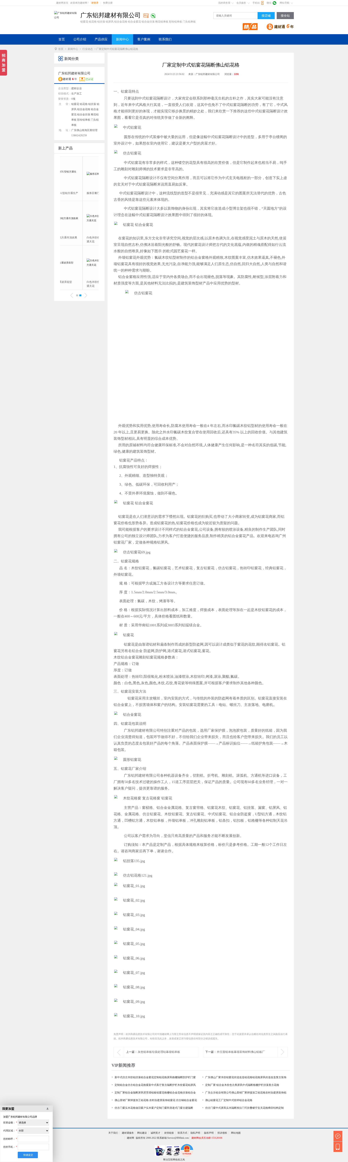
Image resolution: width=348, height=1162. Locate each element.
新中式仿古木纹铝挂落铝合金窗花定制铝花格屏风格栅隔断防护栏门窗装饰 (155, 1078)
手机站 (256, 2)
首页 (61, 39)
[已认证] (146, 15)
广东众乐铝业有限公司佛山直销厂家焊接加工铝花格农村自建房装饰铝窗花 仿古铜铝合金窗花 (245, 1093)
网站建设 (142, 1132)
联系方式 (182, 1132)
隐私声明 (195, 1132)
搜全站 (285, 15)
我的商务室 (224, 2)
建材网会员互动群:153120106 (207, 1137)
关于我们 (113, 1132)
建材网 (130, 1137)
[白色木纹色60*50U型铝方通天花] (79, 218)
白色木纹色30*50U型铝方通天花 (79, 283)
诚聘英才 (155, 1132)
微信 (269, 2)
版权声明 (209, 1132)
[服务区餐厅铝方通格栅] (79, 174)
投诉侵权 (222, 1132)
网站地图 (236, 1132)
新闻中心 (122, 39)
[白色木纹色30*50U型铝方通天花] (79, 262)
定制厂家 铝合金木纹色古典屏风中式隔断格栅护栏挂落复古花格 (242, 1084)
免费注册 (108, 2)
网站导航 (284, 2)
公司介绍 (79, 39)
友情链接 (169, 1132)
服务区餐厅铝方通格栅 (77, 193)
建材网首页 (62, 2)
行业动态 (87, 48)
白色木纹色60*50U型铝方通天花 (79, 239)
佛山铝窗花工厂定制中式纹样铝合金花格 (228, 1100)
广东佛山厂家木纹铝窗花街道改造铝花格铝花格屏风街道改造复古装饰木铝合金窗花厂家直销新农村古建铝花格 (245, 1078)
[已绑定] (153, 15)
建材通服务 (128, 1132)
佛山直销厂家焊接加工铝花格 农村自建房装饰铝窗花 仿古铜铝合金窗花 (156, 1100)
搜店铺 (266, 15)
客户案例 (143, 39)
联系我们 (165, 39)
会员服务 (241, 2)
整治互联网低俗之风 (174, 1159)
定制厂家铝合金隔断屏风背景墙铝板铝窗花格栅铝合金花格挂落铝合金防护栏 (155, 1093)
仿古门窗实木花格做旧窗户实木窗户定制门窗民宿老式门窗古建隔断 (154, 1107)
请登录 (94, 2)
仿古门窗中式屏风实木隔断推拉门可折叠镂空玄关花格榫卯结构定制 (244, 1107)
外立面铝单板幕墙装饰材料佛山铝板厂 (241, 1051)
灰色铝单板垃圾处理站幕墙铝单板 (159, 1051)
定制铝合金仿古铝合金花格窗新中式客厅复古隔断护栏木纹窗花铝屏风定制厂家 (155, 1085)
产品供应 (101, 39)
